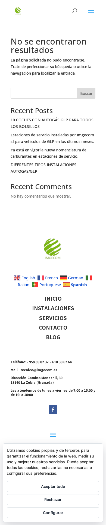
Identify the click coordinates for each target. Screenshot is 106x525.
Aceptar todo (53, 486)
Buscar (86, 93)
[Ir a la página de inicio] (53, 264)
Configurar (53, 512)
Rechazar (53, 499)
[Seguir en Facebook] (53, 409)
